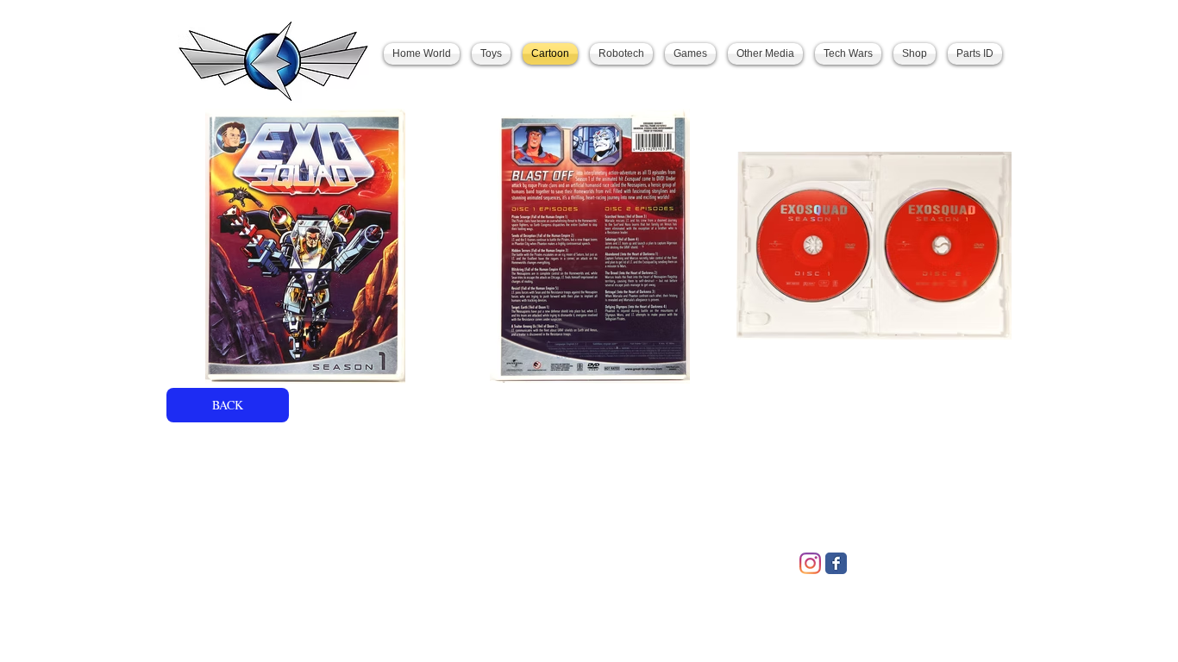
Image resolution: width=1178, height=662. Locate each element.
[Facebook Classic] (836, 563)
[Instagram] (810, 563)
